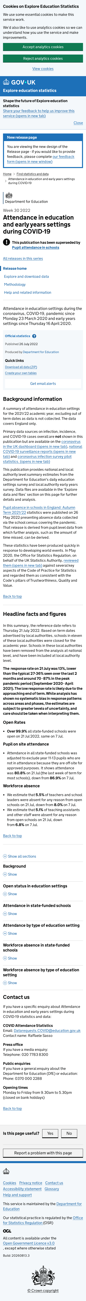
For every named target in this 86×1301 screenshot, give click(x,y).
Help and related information (27, 292)
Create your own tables (21, 373)
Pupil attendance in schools (35, 247)
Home (7, 174)
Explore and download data (26, 276)
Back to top (12, 596)
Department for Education (41, 352)
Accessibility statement (22, 1189)
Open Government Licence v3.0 (29, 1243)
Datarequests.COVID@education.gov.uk (47, 1030)
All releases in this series (23, 258)
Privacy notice (30, 1183)
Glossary (52, 1189)
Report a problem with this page (43, 1153)
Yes (52, 1133)
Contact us (54, 1183)
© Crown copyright (43, 1290)
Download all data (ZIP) (21, 367)
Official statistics (29, 337)
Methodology (15, 284)
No (71, 1133)
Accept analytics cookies (43, 47)
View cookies (43, 68)
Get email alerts (43, 383)
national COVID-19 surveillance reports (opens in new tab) (42, 451)
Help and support (17, 1195)
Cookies (9, 1183)
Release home (15, 268)
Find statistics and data (33, 174)
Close (78, 122)
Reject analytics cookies (43, 58)
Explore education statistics (29, 90)
